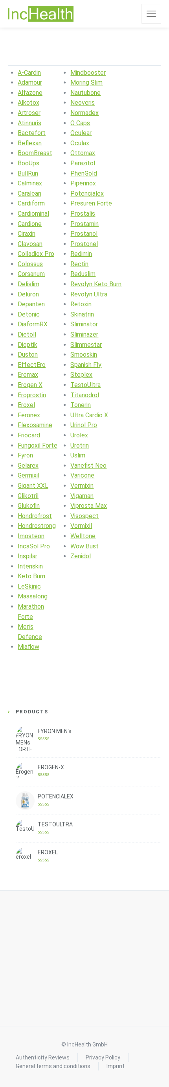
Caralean (29, 193)
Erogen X (30, 385)
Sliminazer (84, 334)
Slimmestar (86, 344)
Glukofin (29, 505)
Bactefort (32, 133)
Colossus (30, 264)
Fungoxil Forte (37, 445)
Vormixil (81, 526)
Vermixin (82, 485)
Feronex (29, 415)
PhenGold (83, 173)
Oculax (79, 143)
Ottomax (82, 153)
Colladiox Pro (36, 253)
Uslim (77, 455)
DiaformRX (33, 324)
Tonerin (80, 405)
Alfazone (30, 92)
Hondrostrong (37, 526)
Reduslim (83, 274)
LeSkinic (29, 586)
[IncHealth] (40, 14)
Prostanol (83, 233)
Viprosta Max (88, 505)
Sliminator (84, 324)
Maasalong (33, 596)
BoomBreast (35, 153)
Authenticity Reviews (43, 1057)
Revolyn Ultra (88, 294)
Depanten (31, 304)
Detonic (29, 314)
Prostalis (82, 213)
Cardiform (31, 203)
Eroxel (26, 405)
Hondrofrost (35, 516)
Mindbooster (88, 72)
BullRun (28, 173)
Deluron (28, 294)
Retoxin (81, 304)
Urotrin (79, 445)
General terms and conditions (53, 1066)
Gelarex (28, 465)
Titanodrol (84, 395)
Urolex (79, 435)
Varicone (82, 475)
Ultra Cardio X (89, 415)
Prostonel (84, 244)
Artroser (29, 113)
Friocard (29, 435)
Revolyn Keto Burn (95, 284)
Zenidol (80, 556)
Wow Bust (84, 546)
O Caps (80, 123)
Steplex (81, 374)
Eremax (28, 374)
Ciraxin (26, 233)
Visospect (84, 516)
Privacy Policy (103, 1057)
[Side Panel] (151, 14)
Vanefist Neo (88, 465)
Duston (28, 354)
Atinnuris (29, 123)
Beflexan (30, 143)
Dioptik (27, 344)
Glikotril (28, 496)
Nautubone (85, 92)
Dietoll (27, 334)
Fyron (25, 455)
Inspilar (27, 556)
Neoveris (82, 102)
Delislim (28, 284)
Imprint (116, 1066)
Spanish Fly (85, 365)
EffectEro (32, 365)
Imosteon (31, 536)
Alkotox (28, 102)
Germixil (28, 475)
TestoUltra (85, 385)
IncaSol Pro (34, 546)
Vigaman (82, 496)
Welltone (83, 536)
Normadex (84, 113)
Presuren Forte (91, 203)
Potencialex (87, 193)
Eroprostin (32, 395)
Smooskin (83, 354)
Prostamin (84, 224)
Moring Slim (86, 82)
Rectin (79, 264)
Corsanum (31, 274)
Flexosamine (35, 425)
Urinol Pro (83, 425)
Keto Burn (31, 576)
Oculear (81, 133)
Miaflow (28, 646)
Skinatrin (82, 314)
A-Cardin (29, 72)
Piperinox (83, 183)
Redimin (81, 253)
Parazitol (82, 163)
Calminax (30, 183)
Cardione (30, 224)
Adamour (30, 82)
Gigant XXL (33, 485)
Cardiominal (33, 213)
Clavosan (30, 244)
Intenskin (30, 566)
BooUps (28, 163)
